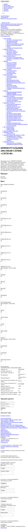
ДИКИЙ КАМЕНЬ (11, 93)
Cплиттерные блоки (12, 77)
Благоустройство (8, 8)
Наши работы (7, 5)
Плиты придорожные (12, 86)
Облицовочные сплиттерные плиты (16, 82)
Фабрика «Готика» (8, 49)
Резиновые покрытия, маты (14, 123)
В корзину (3, 415)
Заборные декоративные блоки (14, 48)
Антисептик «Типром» (12, 139)
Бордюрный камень (12, 64)
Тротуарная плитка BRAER (14, 68)
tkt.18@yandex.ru (5, 439)
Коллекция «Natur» (11, 53)
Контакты (6, 10)
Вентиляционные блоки (13, 80)
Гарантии (6, 9)
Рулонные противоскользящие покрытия (17, 124)
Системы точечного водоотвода (15, 98)
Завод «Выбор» (7, 38)
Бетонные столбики (12, 62)
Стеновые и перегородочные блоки (16, 88)
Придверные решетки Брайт (14, 113)
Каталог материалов (9, 6)
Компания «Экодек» (9, 141)
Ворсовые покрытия (12, 105)
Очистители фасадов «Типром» (15, 137)
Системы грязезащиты (12, 100)
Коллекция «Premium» (12, 52)
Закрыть (8, 415)
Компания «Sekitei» (8, 132)
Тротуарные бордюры (12, 41)
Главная (6, 4)
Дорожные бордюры (12, 42)
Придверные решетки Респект (14, 116)
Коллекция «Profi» (11, 50)
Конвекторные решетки (13, 108)
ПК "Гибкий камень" (9, 127)
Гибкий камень (10, 128)
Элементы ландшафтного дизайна (15, 44)
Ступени (9, 89)
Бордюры (9, 60)
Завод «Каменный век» (9, 56)
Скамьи (8, 46)
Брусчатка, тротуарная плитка (14, 39)
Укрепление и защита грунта (14, 101)
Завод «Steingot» (8, 69)
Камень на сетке (11, 133)
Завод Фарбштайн (8, 74)
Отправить (3, 483)
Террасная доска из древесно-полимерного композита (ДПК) (15, 143)
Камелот (6, 90)
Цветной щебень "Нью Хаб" (11, 131)
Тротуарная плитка (5, 36)
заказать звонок (13, 18)
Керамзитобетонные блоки (13, 81)
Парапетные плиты (11, 85)
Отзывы (8, 435)
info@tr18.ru (4, 527)
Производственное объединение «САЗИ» (14, 135)
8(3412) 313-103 (5, 18)
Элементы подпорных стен (13, 54)
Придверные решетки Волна (14, 115)
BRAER (6, 61)
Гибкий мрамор (10, 129)
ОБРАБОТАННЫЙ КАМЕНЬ (14, 94)
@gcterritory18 (4, 17)
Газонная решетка (11, 65)
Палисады (9, 84)
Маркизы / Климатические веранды (10, 434)
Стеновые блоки (11, 72)
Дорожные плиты (11, 66)
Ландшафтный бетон (6, 433)
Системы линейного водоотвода (15, 97)
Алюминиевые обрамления (14, 104)
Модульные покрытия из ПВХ (14, 109)
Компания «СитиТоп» (9, 102)
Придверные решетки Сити (14, 117)
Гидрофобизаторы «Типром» (14, 136)
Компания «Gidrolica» (9, 96)
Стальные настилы (11, 125)
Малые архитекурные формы (14, 45)
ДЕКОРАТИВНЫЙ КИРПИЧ (14, 92)
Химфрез (9, 140)
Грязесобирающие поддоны (14, 106)
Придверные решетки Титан (14, 119)
